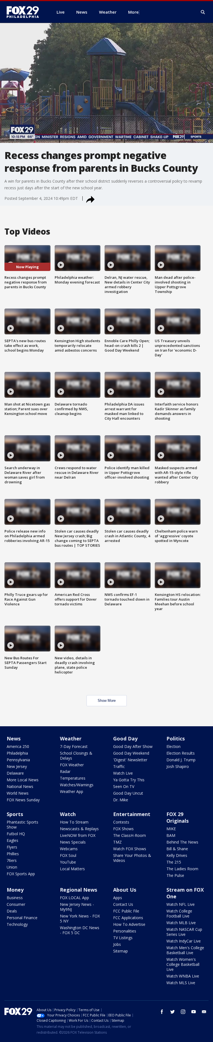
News (14, 738)
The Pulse (175, 875)
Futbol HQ (16, 833)
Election (173, 746)
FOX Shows (123, 828)
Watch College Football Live (179, 913)
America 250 (18, 746)
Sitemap (120, 951)
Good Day (125, 738)
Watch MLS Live (180, 982)
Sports (15, 814)
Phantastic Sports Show (22, 824)
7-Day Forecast (74, 746)
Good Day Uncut (128, 793)
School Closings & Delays (76, 755)
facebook (162, 1011)
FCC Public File (126, 911)
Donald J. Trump (181, 759)
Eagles (12, 840)
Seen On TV (123, 786)
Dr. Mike (120, 799)
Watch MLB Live (181, 922)
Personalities (124, 931)
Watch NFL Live (180, 904)
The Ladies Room (182, 868)
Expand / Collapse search (203, 12)
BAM (170, 835)
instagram (183, 1011)
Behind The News (182, 842)
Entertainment (131, 814)
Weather (71, 738)
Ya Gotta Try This (128, 779)
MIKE (171, 828)
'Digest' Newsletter (130, 759)
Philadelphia (17, 753)
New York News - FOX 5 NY (80, 918)
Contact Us (123, 904)
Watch (68, 814)
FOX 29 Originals (177, 817)
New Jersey (17, 766)
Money (15, 889)
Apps (117, 897)
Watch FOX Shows (129, 848)
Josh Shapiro (177, 766)
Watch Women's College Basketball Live (182, 964)
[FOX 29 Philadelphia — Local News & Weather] (25, 12)
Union (12, 867)
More (133, 12)
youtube (193, 1011)
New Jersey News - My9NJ (77, 907)
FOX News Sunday (23, 799)
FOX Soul (68, 855)
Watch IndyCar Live (183, 941)
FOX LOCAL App (74, 897)
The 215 (173, 862)
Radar (65, 771)
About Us (124, 889)
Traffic (119, 766)
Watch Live (123, 773)
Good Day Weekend (131, 753)
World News (18, 793)
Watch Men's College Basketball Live (185, 950)
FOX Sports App (21, 873)
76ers (12, 860)
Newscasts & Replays (79, 828)
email (204, 1011)
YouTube (68, 862)
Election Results (180, 753)
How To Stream (74, 822)
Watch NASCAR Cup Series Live (184, 932)
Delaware (15, 773)
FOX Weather (72, 764)
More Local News (23, 779)
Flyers (12, 847)
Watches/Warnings (76, 784)
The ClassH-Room (129, 835)
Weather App (71, 791)
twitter (172, 1011)
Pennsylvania (18, 759)
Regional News (78, 889)
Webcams (69, 848)
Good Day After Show (133, 746)
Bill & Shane (177, 848)
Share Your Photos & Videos (132, 858)
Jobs (117, 944)
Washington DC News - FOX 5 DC (79, 930)
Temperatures (72, 778)
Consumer (16, 904)
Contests (121, 822)
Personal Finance (22, 917)
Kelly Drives (176, 855)
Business (15, 897)
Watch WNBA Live (182, 976)
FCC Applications (128, 917)
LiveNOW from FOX (77, 835)
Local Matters (72, 868)
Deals (12, 911)
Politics (175, 738)
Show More (107, 700)
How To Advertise (129, 924)
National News (20, 786)
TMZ (117, 842)
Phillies (13, 853)
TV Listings (123, 937)
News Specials (73, 842)
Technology (17, 924)
